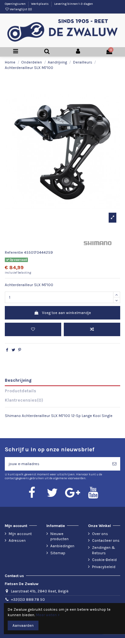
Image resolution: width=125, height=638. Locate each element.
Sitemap (57, 553)
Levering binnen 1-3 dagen (73, 4)
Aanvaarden (23, 625)
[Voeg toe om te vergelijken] (92, 329)
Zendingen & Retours (103, 550)
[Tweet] (13, 350)
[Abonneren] (114, 464)
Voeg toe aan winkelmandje (66, 312)
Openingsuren (15, 4)
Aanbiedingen (62, 546)
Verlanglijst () (20, 9)
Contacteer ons (106, 540)
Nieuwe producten (59, 536)
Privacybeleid (103, 567)
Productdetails (20, 390)
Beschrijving (18, 380)
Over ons (100, 534)
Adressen (17, 540)
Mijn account (20, 534)
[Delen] (7, 350)
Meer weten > (48, 615)
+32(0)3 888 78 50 (28, 599)
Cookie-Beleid (104, 559)
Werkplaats (40, 4)
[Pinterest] (19, 350)
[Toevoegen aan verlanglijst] (33, 329)
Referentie (14, 252)
